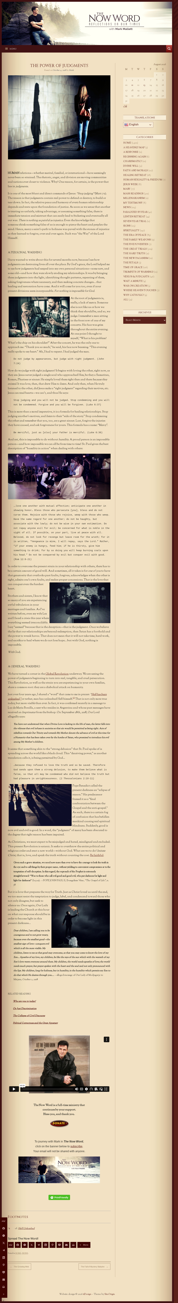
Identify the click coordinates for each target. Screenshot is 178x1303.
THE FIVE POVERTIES (135, 244)
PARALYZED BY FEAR (135, 212)
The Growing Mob (19, 1267)
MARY (126, 189)
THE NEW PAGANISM (135, 258)
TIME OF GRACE (133, 267)
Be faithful (96, 855)
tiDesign (87, 1294)
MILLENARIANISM (134, 198)
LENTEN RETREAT (134, 216)
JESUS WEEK (130, 184)
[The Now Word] (87, 21)
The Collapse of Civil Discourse (29, 1015)
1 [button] (9, 1228)
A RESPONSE (130, 152)
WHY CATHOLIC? (133, 295)
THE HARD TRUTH (134, 253)
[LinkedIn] (45, 1245)
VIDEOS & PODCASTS (136, 276)
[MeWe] (11, 1245)
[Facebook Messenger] (25, 1245)
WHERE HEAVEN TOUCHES (139, 290)
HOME (18, 1253)
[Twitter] (32, 1245)
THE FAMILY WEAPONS (137, 239)
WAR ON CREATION (135, 286)
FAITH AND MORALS (135, 170)
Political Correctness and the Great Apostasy (35, 1023)
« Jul (125, 106)
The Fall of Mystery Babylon (94, 1267)
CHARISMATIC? (132, 161)
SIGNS (25, 1253)
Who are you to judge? (24, 1001)
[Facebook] (18, 1245)
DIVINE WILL (130, 166)
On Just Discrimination (25, 1008)
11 (132, 85)
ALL (125, 299)
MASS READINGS (133, 193)
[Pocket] (59, 1245)
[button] (74, 699)
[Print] (73, 1245)
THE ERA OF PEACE (134, 235)
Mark (71, 70)
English (133, 124)
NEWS (127, 207)
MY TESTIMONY (133, 203)
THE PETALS (130, 262)
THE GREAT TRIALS (135, 249)
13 (144, 85)
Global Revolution (57, 674)
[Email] (66, 1245)
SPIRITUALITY (131, 230)
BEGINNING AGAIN (134, 156)
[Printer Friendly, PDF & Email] (59, 1197)
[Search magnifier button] (169, 48)
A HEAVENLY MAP (134, 147)
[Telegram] (39, 1245)
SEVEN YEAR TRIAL (134, 221)
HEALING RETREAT (135, 175)
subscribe (76, 1146)
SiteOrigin (109, 1294)
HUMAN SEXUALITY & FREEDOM (142, 179)
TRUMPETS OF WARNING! (138, 272)
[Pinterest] (52, 1245)
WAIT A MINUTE (133, 281)
